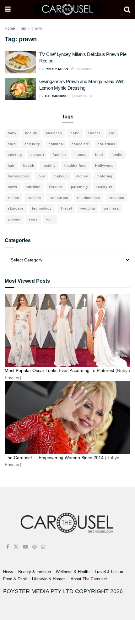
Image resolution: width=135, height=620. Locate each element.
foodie (116, 154)
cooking (15, 154)
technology (42, 208)
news (12, 187)
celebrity (32, 144)
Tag (23, 28)
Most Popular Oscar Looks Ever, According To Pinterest (59, 370)
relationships (88, 198)
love (41, 176)
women (14, 219)
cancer (94, 133)
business (54, 133)
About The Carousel (89, 579)
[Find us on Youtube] (25, 546)
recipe (13, 198)
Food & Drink (15, 579)
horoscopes (18, 176)
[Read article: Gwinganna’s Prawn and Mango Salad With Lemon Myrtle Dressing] (20, 89)
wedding (87, 208)
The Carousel (57, 96)
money (82, 176)
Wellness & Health (72, 571)
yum (50, 219)
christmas (107, 144)
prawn (36, 28)
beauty (31, 133)
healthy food (75, 165)
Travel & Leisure (109, 571)
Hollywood (104, 165)
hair (11, 165)
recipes (34, 198)
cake (75, 133)
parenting (79, 187)
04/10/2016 (84, 96)
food (99, 154)
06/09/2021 (83, 69)
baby (12, 133)
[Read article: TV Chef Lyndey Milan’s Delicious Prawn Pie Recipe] (20, 62)
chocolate (80, 144)
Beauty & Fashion (34, 571)
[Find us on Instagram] (43, 546)
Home (10, 28)
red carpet (59, 198)
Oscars (55, 187)
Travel (66, 208)
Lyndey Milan (56, 69)
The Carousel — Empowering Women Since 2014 (54, 457)
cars (12, 144)
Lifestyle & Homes (49, 579)
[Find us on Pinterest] (34, 546)
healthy (49, 165)
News (8, 571)
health (28, 165)
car (112, 133)
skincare (16, 208)
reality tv (104, 187)
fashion (59, 154)
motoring (104, 176)
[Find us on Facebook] (7, 546)
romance (116, 198)
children (56, 144)
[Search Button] (127, 9)
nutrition (33, 187)
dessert (37, 154)
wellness (111, 208)
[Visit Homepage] (67, 9)
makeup (61, 176)
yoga (33, 219)
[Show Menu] (8, 9)
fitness (80, 154)
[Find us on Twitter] (16, 546)
